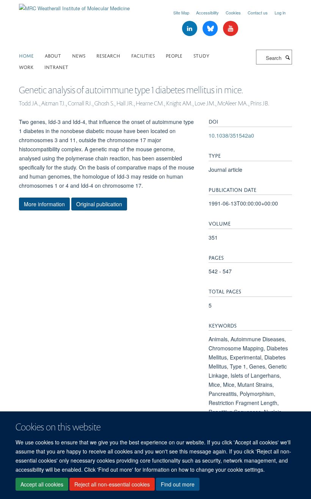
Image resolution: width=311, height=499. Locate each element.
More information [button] (44, 204)
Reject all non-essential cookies (112, 484)
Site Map (181, 12)
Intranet (56, 66)
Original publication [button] (99, 204)
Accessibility (207, 12)
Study (201, 55)
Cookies (233, 12)
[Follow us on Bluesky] (211, 28)
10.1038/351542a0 (231, 135)
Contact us (258, 12)
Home (26, 55)
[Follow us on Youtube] (230, 28)
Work (26, 66)
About (53, 55)
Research (108, 55)
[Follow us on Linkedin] (190, 28)
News (78, 55)
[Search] (287, 57)
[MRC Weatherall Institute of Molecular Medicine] (74, 5)
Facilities (143, 55)
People (174, 55)
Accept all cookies (41, 484)
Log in (280, 12)
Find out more (178, 484)
